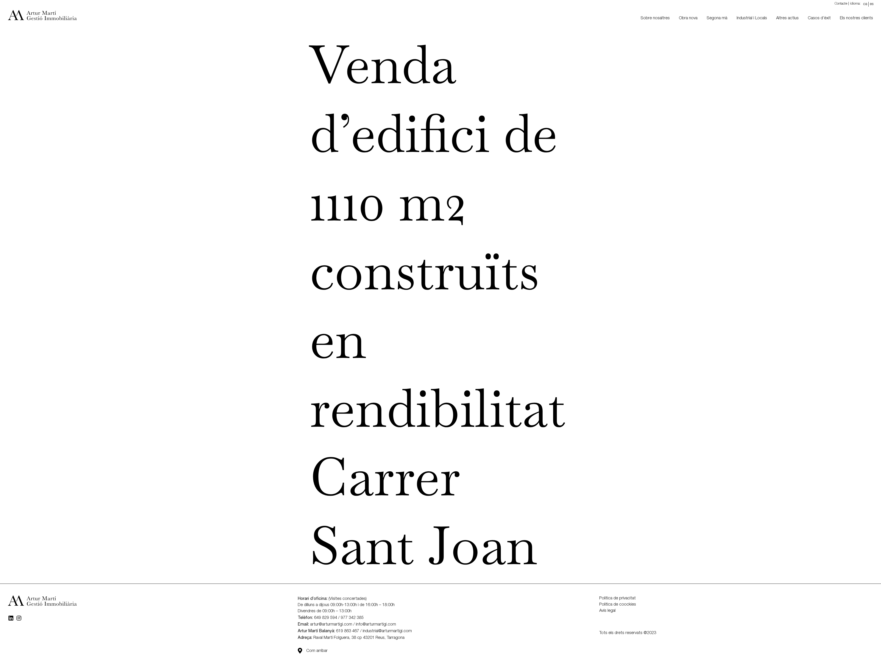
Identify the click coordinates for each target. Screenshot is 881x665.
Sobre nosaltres (655, 18)
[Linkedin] (11, 618)
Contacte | (841, 3)
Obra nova (688, 18)
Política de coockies (617, 604)
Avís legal (607, 610)
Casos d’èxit (819, 18)
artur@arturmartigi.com (331, 624)
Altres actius (787, 18)
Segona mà (717, 18)
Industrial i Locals (751, 18)
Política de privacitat (617, 598)
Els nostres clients (856, 18)
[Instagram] (19, 618)
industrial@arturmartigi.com (387, 631)
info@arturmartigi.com (376, 624)
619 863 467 (347, 631)
